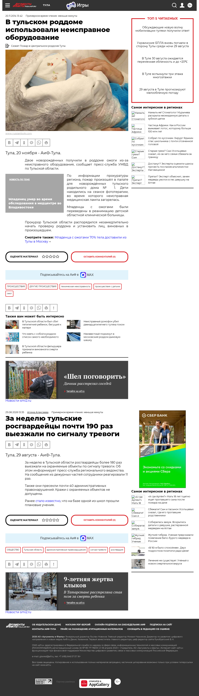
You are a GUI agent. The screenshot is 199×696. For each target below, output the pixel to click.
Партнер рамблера (65, 681)
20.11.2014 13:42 (14, 15)
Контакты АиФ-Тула (44, 629)
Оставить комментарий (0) (100, 257)
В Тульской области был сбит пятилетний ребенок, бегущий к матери (41, 324)
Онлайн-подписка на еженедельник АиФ (120, 624)
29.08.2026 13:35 (14, 412)
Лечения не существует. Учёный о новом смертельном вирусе (168, 562)
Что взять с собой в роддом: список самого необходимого (40, 335)
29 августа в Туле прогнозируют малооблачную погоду (162, 91)
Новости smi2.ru (18, 400)
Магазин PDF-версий (77, 624)
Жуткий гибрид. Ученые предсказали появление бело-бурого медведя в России (170, 538)
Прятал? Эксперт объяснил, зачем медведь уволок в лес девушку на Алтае (168, 179)
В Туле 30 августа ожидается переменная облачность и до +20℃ (162, 60)
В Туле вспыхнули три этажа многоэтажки (162, 75)
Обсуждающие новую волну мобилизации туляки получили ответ (162, 29)
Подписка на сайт (161, 624)
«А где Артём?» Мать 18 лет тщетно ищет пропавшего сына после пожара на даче (169, 499)
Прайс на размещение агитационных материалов (91, 629)
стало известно (48, 501)
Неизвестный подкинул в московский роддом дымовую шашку (102, 336)
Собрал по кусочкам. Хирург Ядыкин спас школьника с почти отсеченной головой (170, 141)
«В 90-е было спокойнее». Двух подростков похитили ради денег (168, 549)
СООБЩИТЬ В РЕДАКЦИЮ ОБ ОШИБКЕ (148, 629)
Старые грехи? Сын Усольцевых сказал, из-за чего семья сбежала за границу (170, 154)
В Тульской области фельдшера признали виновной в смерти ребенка (41, 349)
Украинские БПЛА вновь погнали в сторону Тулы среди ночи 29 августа (162, 44)
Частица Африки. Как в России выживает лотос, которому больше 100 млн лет (169, 128)
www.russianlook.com (18, 133)
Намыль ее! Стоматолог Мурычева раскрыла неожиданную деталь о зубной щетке (169, 115)
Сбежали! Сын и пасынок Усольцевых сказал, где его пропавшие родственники (171, 512)
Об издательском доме (46, 624)
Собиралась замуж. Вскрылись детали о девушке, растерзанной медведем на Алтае (168, 525)
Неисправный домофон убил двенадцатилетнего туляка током (104, 323)
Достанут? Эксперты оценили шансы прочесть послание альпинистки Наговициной (170, 166)
